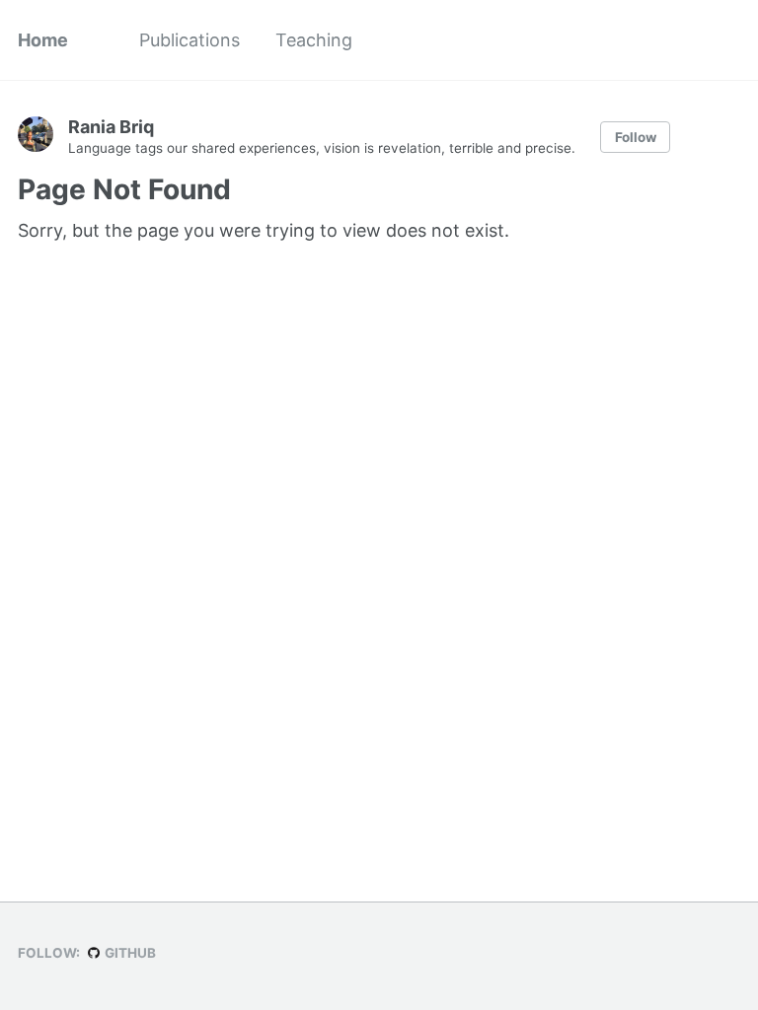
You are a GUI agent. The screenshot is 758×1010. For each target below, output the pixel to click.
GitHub (129, 953)
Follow (635, 137)
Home (43, 40)
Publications (189, 40)
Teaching (313, 40)
